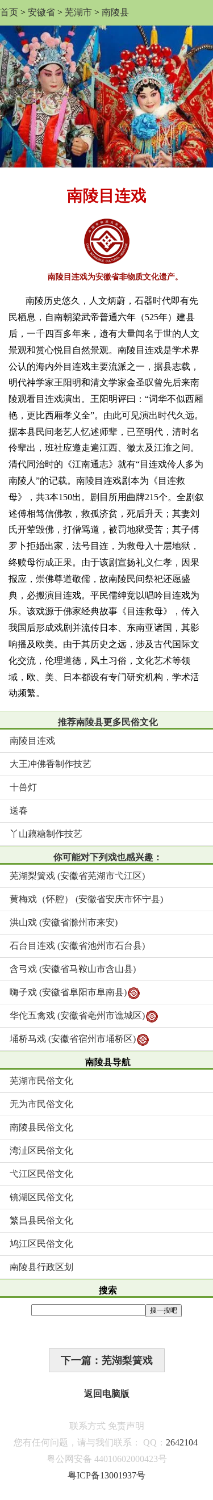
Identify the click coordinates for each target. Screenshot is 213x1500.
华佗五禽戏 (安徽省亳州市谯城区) (77, 1015)
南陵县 (115, 12)
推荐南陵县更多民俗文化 (108, 722)
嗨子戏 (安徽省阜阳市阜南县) (68, 992)
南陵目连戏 (32, 740)
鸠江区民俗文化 (41, 1243)
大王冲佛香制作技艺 (50, 764)
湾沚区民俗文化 (41, 1150)
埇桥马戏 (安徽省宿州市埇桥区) (73, 1039)
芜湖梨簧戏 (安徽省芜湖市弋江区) (77, 876)
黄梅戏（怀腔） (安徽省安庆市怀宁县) (86, 899)
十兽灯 (23, 787)
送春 (19, 810)
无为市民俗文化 (41, 1104)
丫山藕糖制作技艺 (46, 834)
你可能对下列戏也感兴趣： (107, 857)
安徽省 (41, 12)
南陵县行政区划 (41, 1267)
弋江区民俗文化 (41, 1174)
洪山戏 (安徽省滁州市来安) (64, 922)
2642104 (182, 1442)
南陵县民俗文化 (41, 1127)
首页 (9, 12)
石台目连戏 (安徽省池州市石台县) (77, 945)
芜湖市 (78, 12)
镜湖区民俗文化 (41, 1197)
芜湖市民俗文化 (41, 1081)
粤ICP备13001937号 (106, 1475)
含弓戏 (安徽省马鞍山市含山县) (73, 969)
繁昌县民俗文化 (41, 1220)
